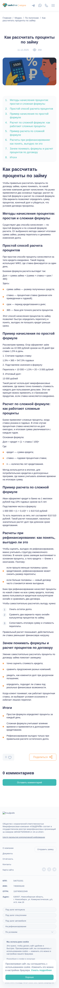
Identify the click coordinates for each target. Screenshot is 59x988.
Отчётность (8, 859)
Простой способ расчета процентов (29, 108)
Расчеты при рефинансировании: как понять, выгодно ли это (27, 142)
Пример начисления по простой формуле (27, 116)
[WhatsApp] (40, 5)
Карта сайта (8, 870)
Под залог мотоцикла (15, 909)
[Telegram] (33, 5)
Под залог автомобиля (15, 921)
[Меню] (53, 5)
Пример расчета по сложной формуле (24, 133)
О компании (8, 848)
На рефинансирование (15, 926)
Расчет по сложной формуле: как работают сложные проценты (27, 124)
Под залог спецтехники (15, 915)
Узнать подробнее (41, 970)
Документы (8, 853)
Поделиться (40, 757)
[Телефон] (46, 5)
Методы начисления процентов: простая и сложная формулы (27, 102)
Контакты (7, 864)
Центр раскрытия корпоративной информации (24, 837)
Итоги (11, 157)
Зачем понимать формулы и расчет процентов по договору (29, 150)
